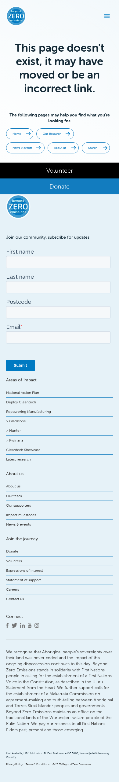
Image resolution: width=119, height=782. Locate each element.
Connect (14, 616)
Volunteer (14, 561)
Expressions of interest (24, 570)
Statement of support (23, 580)
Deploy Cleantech (21, 402)
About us (13, 486)
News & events (18, 524)
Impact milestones (21, 514)
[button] (107, 16)
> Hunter (13, 430)
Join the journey (22, 539)
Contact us (15, 599)
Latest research (18, 459)
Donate (12, 551)
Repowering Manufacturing (28, 411)
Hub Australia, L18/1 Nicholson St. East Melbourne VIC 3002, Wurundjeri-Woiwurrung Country (57, 755)
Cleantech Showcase (23, 449)
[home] (26, 16)
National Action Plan (22, 392)
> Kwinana (14, 440)
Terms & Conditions (37, 764)
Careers (12, 589)
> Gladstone (16, 421)
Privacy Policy (14, 764)
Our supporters (18, 505)
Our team (14, 496)
